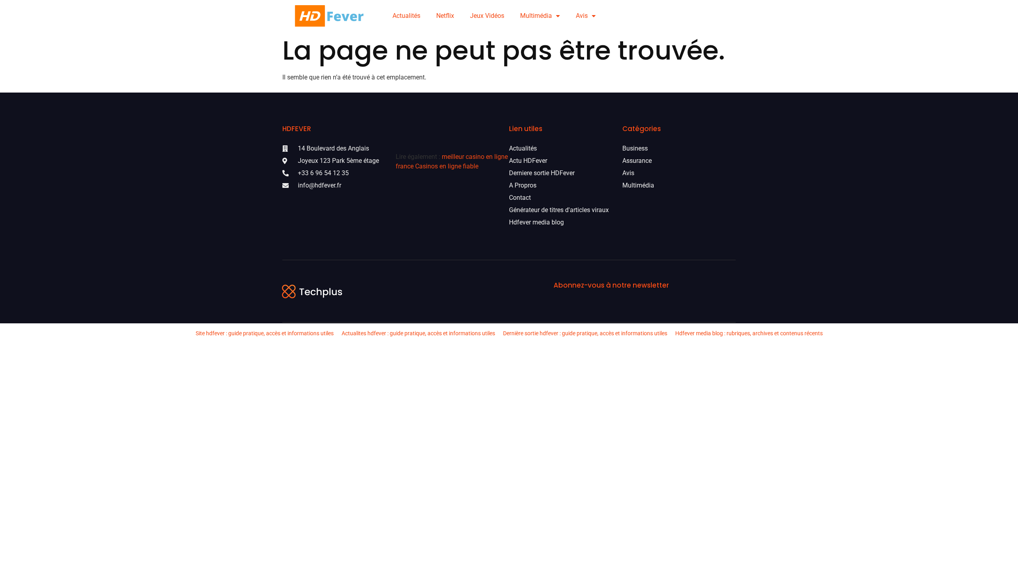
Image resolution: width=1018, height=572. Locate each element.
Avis (582, 15)
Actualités (406, 15)
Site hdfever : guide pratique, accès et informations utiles (265, 333)
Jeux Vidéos (487, 15)
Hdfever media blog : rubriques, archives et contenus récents (749, 333)
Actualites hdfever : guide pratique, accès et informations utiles (418, 333)
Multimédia (536, 15)
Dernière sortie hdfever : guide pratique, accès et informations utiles (585, 333)
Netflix (445, 15)
